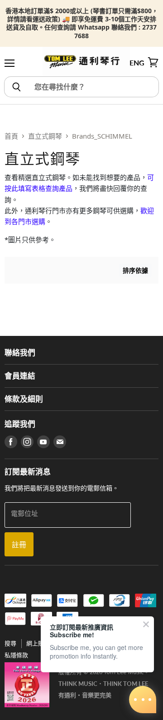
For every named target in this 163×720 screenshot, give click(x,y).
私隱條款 (16, 655)
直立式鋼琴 (45, 135)
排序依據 (135, 270)
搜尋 (10, 643)
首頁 (11, 135)
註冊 (19, 544)
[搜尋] (16, 86)
